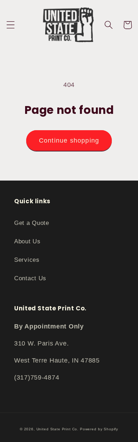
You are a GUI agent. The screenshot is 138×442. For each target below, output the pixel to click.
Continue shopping (69, 140)
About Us (27, 241)
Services (27, 259)
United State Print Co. (57, 429)
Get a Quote (31, 223)
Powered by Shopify (99, 429)
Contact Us (30, 278)
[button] (10, 25)
